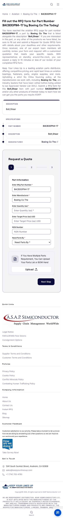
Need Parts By (18, 238)
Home (5, 14)
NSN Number (17, 227)
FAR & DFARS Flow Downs (14, 336)
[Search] (51, 4)
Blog (4, 413)
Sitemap (6, 417)
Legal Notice (8, 332)
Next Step (46, 281)
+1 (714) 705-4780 (14, 474)
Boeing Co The (30, 14)
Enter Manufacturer (21, 195)
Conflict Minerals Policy (13, 379)
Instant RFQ (7, 409)
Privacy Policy (8, 371)
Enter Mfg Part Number (22, 185)
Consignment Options (12, 340)
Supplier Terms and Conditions (16, 353)
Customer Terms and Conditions (17, 357)
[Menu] (58, 4)
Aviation (15, 14)
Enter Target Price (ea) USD (23, 216)
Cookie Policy (8, 375)
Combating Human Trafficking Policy (18, 383)
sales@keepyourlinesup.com (19, 470)
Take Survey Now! (10, 452)
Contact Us (7, 405)
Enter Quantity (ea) (20, 206)
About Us (6, 401)
